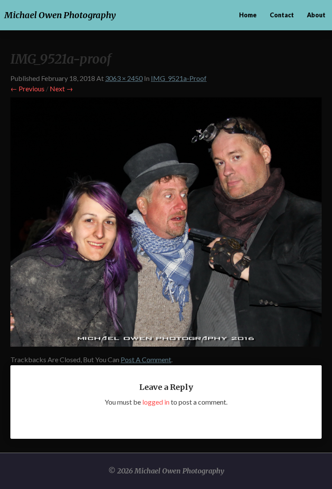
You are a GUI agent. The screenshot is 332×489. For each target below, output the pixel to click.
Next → (61, 88)
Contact (282, 15)
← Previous (27, 88)
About (316, 15)
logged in (155, 402)
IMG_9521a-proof (179, 78)
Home (248, 15)
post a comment (146, 359)
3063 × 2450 (124, 78)
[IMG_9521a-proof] (166, 224)
